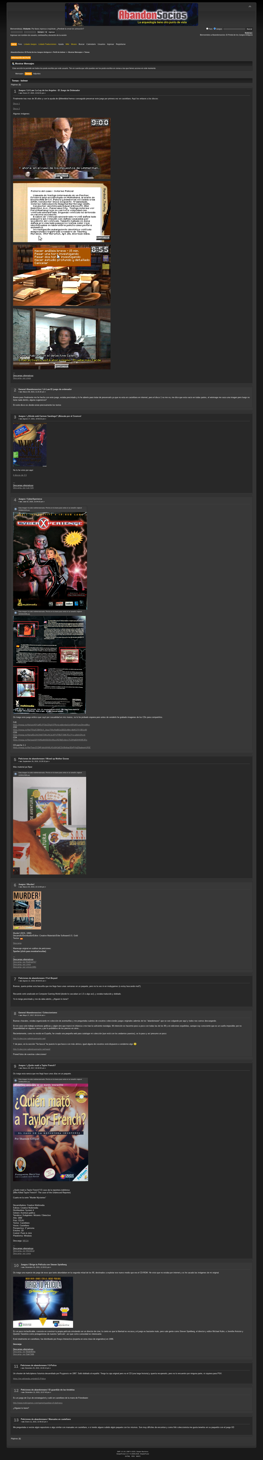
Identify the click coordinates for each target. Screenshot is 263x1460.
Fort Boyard (51, 978)
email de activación (75, 29)
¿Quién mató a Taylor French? (41, 1065)
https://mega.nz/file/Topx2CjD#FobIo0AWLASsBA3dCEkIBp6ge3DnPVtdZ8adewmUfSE (52, 747)
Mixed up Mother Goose (57, 759)
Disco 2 (16, 109)
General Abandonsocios (29, 389)
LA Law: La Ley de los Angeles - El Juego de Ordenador (53, 90)
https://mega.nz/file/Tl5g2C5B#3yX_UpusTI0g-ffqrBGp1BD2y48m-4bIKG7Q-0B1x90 (50, 730)
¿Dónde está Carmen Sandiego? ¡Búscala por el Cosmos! (54, 416)
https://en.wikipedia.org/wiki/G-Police (29, 1378)
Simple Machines (142, 1451)
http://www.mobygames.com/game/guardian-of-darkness (38, 1403)
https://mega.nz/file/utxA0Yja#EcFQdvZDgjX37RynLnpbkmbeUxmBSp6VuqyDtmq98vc (51, 725)
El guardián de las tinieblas (62, 1390)
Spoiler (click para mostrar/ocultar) (29, 951)
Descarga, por (24, 1351)
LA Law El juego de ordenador (57, 389)
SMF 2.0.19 (121, 1451)
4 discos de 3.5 (20, 475)
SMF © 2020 (131, 1451)
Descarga (17, 943)
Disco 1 (16, 103)
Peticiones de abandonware (31, 759)
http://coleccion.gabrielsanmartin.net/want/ (31, 1049)
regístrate (52, 29)
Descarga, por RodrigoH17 (24, 962)
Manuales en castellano (60, 1419)
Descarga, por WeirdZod (23, 1251)
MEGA (26, 1241)
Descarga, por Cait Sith (23, 488)
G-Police (52, 1365)
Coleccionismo (50, 1012)
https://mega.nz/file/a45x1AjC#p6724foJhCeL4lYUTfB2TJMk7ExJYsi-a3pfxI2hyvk (49, 735)
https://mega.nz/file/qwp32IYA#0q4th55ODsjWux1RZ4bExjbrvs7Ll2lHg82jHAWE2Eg (50, 740)
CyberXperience (34, 499)
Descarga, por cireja (22, 378)
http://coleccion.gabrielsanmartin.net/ (29, 1038)
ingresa (43, 29)
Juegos (219, 29)
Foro (210, 29)
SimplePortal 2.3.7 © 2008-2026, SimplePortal (132, 1454)
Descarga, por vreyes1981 (24, 967)
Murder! (30, 884)
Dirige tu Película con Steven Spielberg (48, 1264)
